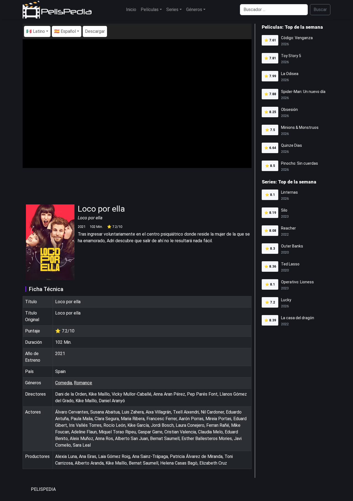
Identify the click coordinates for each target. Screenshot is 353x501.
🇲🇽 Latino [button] (35, 31)
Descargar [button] (95, 31)
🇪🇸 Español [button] (65, 31)
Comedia (63, 382)
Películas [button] (150, 9)
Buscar (320, 9)
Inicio (131, 9)
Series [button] (172, 9)
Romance (83, 382)
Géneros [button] (194, 9)
